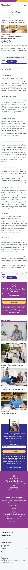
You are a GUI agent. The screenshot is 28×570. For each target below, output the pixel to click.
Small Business (5, 1)
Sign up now (14, 302)
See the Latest (14, 522)
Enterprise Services (6, 535)
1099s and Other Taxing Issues (8, 413)
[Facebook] (5, 546)
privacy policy (16, 312)
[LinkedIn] (1, 546)
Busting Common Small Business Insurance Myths (13, 343)
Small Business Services (7, 532)
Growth (11, 20)
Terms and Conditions (7, 562)
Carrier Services (5, 539)
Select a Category (6, 17)
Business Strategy (18, 20)
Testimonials (14, 489)
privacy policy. (19, 467)
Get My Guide (14, 451)
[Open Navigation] (25, 5)
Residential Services (6, 542)
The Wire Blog (4, 20)
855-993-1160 (11, 61)
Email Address (14, 444)
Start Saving (14, 505)
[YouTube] (8, 546)
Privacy (23, 560)
